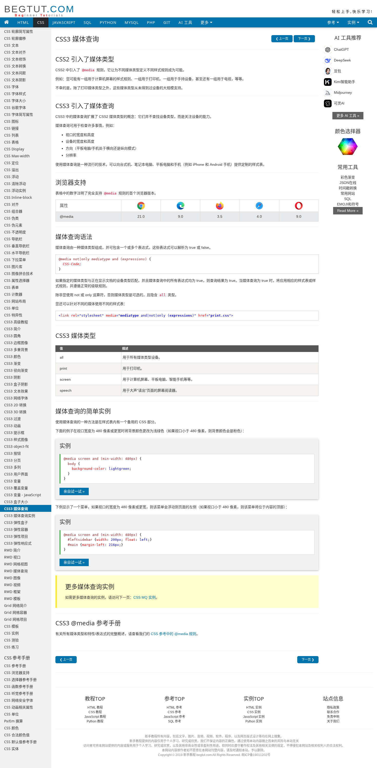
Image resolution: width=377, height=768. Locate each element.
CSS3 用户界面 (16, 474)
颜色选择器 (348, 131)
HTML (23, 22)
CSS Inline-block (18, 197)
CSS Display (14, 149)
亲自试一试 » (74, 491)
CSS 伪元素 (13, 225)
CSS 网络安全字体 (18, 700)
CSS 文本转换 (15, 66)
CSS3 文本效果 (16, 391)
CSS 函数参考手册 (18, 686)
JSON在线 (348, 183)
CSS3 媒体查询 (16, 508)
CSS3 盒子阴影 (16, 384)
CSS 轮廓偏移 (15, 38)
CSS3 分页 (12, 460)
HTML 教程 (95, 707)
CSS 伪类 (11, 218)
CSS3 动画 (12, 425)
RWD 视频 (12, 584)
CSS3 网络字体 (16, 398)
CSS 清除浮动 (15, 183)
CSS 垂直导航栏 (16, 245)
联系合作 (333, 712)
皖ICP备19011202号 (256, 755)
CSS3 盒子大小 (16, 501)
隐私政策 (333, 707)
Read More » (348, 211)
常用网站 (348, 193)
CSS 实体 (11, 748)
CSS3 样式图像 (16, 439)
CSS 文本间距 (15, 72)
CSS (40, 22)
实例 (352, 22)
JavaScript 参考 (174, 717)
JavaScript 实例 (254, 717)
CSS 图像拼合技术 (18, 273)
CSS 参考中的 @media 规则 (173, 634)
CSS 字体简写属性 (18, 114)
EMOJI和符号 (348, 204)
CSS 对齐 (11, 204)
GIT (166, 22)
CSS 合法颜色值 (16, 734)
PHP (151, 22)
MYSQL (132, 22)
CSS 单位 (11, 308)
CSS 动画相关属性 (18, 707)
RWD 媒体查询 (16, 570)
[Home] (6, 22)
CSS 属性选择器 (16, 280)
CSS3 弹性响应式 (18, 543)
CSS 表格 (11, 142)
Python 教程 (95, 721)
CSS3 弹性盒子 (16, 522)
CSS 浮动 (11, 176)
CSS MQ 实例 (144, 597)
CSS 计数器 (13, 294)
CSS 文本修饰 (15, 59)
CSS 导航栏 (13, 238)
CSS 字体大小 (15, 100)
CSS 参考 (174, 712)
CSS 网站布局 (15, 301)
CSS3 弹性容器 (16, 529)
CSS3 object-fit (16, 446)
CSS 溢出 (11, 169)
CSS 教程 (95, 712)
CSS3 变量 (12, 481)
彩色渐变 (348, 177)
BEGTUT (39, 10)
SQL (88, 22)
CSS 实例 (11, 633)
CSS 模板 (11, 626)
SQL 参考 (174, 721)
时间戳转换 (348, 188)
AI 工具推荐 (347, 37)
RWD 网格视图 (16, 564)
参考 (332, 22)
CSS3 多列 (12, 467)
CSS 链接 (11, 128)
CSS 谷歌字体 (15, 107)
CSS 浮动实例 (15, 190)
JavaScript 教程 (95, 717)
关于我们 (333, 721)
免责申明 (333, 717)
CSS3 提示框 (14, 432)
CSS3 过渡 (12, 418)
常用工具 (348, 167)
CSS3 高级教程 (16, 321)
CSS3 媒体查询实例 (19, 515)
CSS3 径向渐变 (16, 370)
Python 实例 (253, 721)
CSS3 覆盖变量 (16, 487)
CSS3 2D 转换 (15, 404)
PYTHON (108, 22)
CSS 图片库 (13, 266)
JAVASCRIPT (64, 22)
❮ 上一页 (282, 38)
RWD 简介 (12, 550)
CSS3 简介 (12, 328)
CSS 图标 (11, 121)
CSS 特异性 (13, 315)
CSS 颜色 (11, 727)
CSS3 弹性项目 (16, 536)
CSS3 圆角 (12, 335)
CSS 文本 (11, 45)
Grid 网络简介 (15, 605)
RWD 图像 (12, 577)
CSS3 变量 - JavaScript (22, 494)
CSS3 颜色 (12, 356)
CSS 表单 (11, 287)
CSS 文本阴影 (15, 79)
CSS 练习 (11, 647)
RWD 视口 (12, 557)
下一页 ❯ (304, 38)
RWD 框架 (12, 591)
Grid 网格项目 (15, 619)
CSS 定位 (11, 162)
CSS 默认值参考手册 (20, 741)
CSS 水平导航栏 (16, 252)
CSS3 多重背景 (16, 349)
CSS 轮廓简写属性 (18, 31)
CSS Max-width (17, 155)
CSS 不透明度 (15, 232)
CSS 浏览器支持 (16, 672)
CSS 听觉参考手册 (18, 693)
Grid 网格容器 (15, 612)
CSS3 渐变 (12, 363)
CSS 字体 (11, 86)
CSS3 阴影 (12, 377)
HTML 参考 (174, 707)
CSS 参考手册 (15, 665)
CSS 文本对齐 (15, 52)
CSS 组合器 (13, 211)
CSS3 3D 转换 (15, 411)
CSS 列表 (11, 135)
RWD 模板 (12, 598)
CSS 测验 (11, 640)
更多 (205, 22)
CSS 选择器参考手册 (20, 679)
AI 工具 (185, 22)
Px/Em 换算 (13, 721)
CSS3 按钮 (12, 453)
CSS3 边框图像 (16, 342)
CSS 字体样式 (15, 93)
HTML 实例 (254, 707)
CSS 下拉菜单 (15, 259)
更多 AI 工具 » (347, 115)
